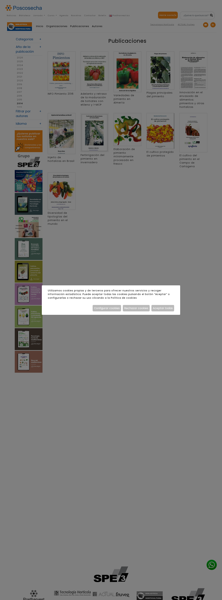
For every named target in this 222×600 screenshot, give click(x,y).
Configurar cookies (107, 308)
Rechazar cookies (136, 308)
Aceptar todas (163, 308)
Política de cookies (124, 298)
